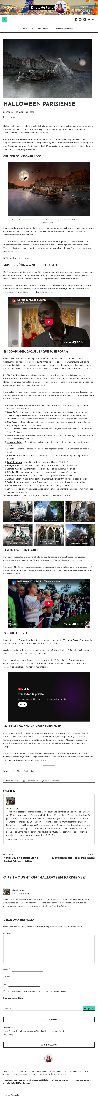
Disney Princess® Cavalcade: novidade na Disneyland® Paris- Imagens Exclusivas (34, 1031)
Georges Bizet (13, 465)
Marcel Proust (13, 428)
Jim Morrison (12, 405)
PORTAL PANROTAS (64, 28)
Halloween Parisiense (51, 781)
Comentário (8, 933)
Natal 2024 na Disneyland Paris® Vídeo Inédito (20, 858)
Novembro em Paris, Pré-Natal (73, 856)
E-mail (6, 976)
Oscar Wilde (12, 412)
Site (4, 984)
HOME (24, 28)
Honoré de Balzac (14, 442)
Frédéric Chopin (14, 415)
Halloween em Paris (34, 781)
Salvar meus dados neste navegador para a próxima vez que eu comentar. (37, 991)
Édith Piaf (11, 418)
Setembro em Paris (10, 1027)
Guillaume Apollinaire (17, 475)
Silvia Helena (10, 117)
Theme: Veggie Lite (12, 1095)
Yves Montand (13, 495)
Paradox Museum (66, 740)
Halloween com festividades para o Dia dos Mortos (62, 560)
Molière (10, 448)
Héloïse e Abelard (15, 435)
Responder (34, 893)
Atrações (14, 781)
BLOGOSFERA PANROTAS (41, 28)
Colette (10, 489)
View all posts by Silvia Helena (19, 839)
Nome (6, 969)
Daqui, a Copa (8, 1034)
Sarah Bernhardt (14, 462)
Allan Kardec (12, 422)
